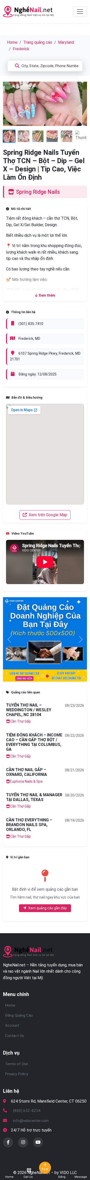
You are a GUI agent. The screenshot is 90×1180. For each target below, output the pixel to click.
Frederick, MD (29, 339)
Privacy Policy (16, 1074)
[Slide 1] (47, 676)
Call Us (28, 1176)
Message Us (80, 1177)
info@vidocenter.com (31, 1120)
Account (12, 1025)
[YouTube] (38, 1142)
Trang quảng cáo (37, 42)
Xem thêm (47, 295)
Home (12, 42)
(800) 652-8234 (26, 1110)
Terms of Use (16, 1064)
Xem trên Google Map (47, 514)
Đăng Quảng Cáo (19, 1015)
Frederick (21, 48)
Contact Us (14, 1035)
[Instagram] (23, 1142)
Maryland (66, 42)
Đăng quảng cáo (62, 1177)
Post (45, 1169)
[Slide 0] (42, 676)
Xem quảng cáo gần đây (47, 908)
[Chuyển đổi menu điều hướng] (80, 12)
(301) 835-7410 (30, 324)
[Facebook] (8, 1142)
